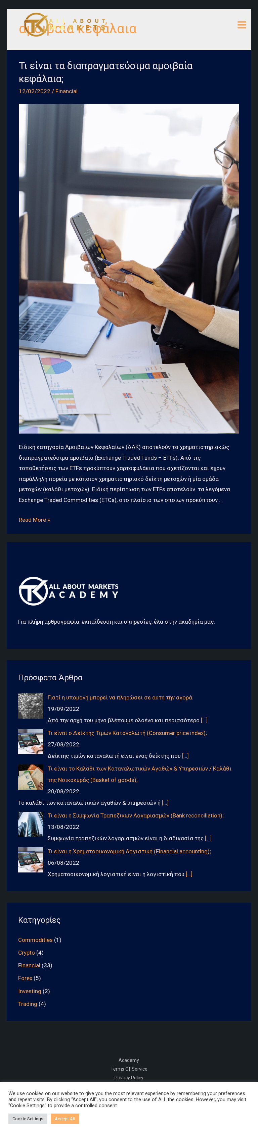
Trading (27, 1004)
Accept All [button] (65, 1118)
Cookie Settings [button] (27, 1118)
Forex (25, 978)
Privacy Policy (129, 1077)
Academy (129, 1060)
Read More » (34, 519)
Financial (66, 91)
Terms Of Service (129, 1069)
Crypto (26, 952)
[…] (204, 720)
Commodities (35, 940)
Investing (29, 991)
